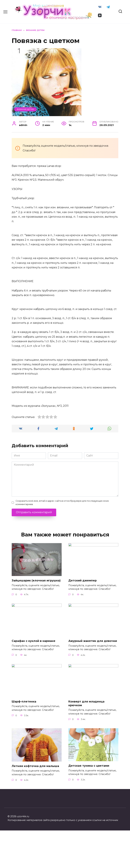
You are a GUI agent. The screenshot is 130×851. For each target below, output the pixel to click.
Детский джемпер (82, 580)
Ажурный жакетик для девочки (92, 641)
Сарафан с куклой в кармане (33, 641)
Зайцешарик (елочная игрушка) (36, 580)
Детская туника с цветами (88, 765)
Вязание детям (25, 109)
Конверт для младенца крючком (86, 703)
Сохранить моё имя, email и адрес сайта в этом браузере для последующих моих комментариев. (62, 502)
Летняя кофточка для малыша (35, 766)
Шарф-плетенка (24, 701)
